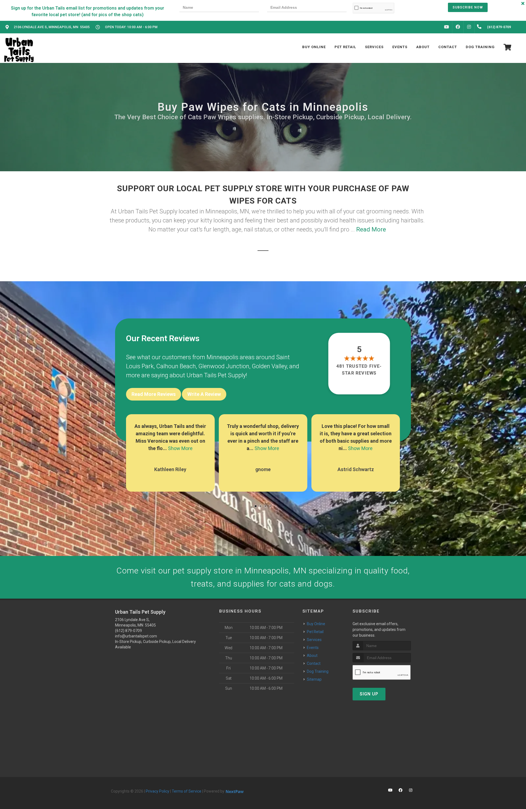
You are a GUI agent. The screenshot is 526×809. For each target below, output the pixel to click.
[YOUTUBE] (446, 27)
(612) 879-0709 (128, 630)
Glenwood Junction (223, 366)
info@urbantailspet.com (136, 636)
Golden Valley (269, 366)
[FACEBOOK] (457, 27)
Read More (371, 229)
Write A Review (204, 394)
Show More (180, 448)
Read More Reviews (154, 394)
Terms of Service (186, 791)
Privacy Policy (157, 791)
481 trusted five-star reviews (359, 369)
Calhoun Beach (176, 366)
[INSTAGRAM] (469, 27)
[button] (255, 506)
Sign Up (369, 694)
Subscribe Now (468, 7)
